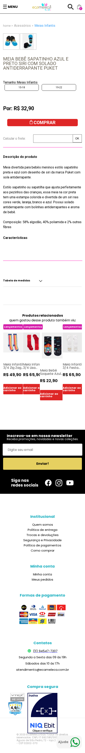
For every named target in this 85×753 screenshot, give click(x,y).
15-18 (22, 87)
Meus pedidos (42, 579)
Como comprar (42, 550)
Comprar (44, 122)
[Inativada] (42, 713)
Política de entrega (42, 530)
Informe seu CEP (21, 138)
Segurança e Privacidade (42, 540)
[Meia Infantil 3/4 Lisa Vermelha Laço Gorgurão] (33, 342)
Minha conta (42, 574)
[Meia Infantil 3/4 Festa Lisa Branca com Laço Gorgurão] (73, 342)
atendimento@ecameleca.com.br (42, 669)
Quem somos (42, 524)
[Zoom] (11, 42)
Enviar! (42, 463)
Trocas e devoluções (42, 535)
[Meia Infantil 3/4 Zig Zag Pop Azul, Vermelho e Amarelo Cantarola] (13, 342)
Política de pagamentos (42, 545)
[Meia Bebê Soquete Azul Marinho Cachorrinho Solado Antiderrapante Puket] (53, 345)
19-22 (59, 87)
